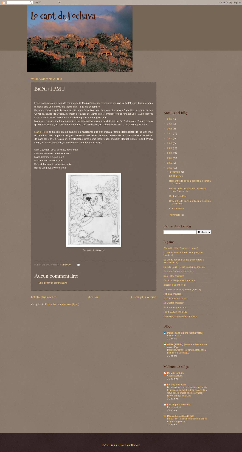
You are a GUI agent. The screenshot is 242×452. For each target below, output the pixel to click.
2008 (170, 167)
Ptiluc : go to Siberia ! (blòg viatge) (185, 333)
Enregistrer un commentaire (53, 283)
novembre (175, 214)
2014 (170, 138)
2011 (170, 153)
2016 (170, 128)
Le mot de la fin (174, 335)
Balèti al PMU (176, 176)
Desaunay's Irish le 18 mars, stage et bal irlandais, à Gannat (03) (186, 351)
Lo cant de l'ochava (63, 16)
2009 (170, 162)
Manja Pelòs (41, 132)
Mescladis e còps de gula (180, 416)
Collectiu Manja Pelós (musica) (180, 280)
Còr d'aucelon (176, 208)
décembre (175, 171)
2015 (170, 133)
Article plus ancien (143, 297)
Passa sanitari (174, 407)
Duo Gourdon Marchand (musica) (181, 316)
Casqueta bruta (174, 376)
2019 (170, 119)
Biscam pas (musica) (175, 284)
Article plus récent (43, 297)
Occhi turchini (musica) (175, 298)
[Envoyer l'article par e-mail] (78, 264)
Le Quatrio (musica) (174, 303)
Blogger (135, 445)
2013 (170, 143)
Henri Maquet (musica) (175, 312)
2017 (170, 123)
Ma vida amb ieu (175, 373)
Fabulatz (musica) (173, 293)
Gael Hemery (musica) (175, 307)
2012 (170, 148)
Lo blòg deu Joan (176, 384)
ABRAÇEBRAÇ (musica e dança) (181, 248)
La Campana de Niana (178, 404)
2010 (170, 158)
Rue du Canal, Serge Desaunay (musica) (185, 267)
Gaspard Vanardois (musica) (178, 271)
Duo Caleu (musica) (174, 276)
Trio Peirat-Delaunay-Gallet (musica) (182, 289)
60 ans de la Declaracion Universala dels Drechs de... (187, 189)
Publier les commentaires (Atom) (62, 304)
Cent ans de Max (177, 196)
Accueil (93, 297)
